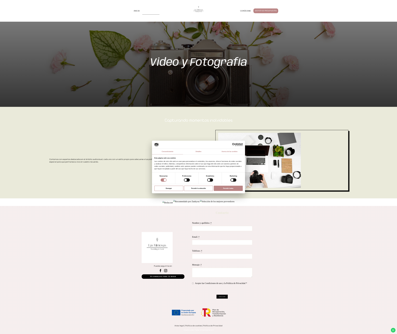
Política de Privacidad (212, 326)
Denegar (169, 188)
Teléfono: (197, 251)
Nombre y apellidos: (202, 223)
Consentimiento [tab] (167, 151)
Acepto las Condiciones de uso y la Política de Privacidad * (221, 283)
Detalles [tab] (198, 151)
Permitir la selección (198, 188)
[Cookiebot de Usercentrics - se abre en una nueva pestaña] (234, 144)
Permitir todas (228, 188)
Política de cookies (193, 326)
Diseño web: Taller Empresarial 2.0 (199, 330)
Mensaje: (197, 265)
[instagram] (165, 270)
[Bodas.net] (168, 201)
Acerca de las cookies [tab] (229, 151)
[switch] (187, 180)
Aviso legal (179, 326)
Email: (196, 237)
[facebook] (160, 270)
